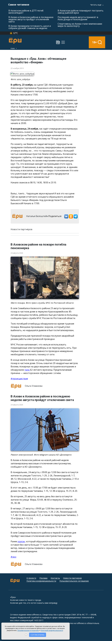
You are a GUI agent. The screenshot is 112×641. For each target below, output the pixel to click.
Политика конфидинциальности (41, 581)
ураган (21, 541)
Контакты (55, 578)
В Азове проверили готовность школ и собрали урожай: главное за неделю (29, 27)
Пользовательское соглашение (74, 581)
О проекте (31, 578)
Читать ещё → (97, 4)
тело (27, 369)
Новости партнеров (72, 578)
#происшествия (19, 378)
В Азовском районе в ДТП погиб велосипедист (25, 11)
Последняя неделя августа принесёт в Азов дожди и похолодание (78, 18)
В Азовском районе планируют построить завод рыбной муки (80, 11)
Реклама (43, 578)
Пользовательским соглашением (28, 630)
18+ (94, 42)
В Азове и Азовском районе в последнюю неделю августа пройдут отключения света (30, 19)
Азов (13, 48)
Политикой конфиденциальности (52, 630)
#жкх (13, 556)
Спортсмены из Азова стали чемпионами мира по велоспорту (80, 24)
